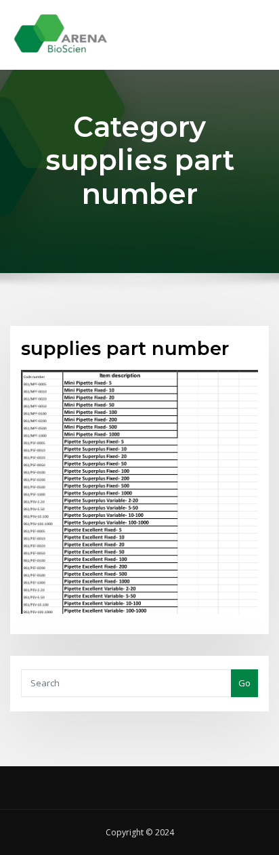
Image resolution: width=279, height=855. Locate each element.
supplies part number (125, 348)
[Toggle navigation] (250, 25)
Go (244, 683)
